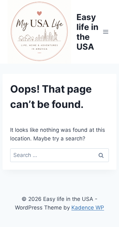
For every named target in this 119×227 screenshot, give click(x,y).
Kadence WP (87, 207)
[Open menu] (105, 32)
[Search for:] (59, 155)
